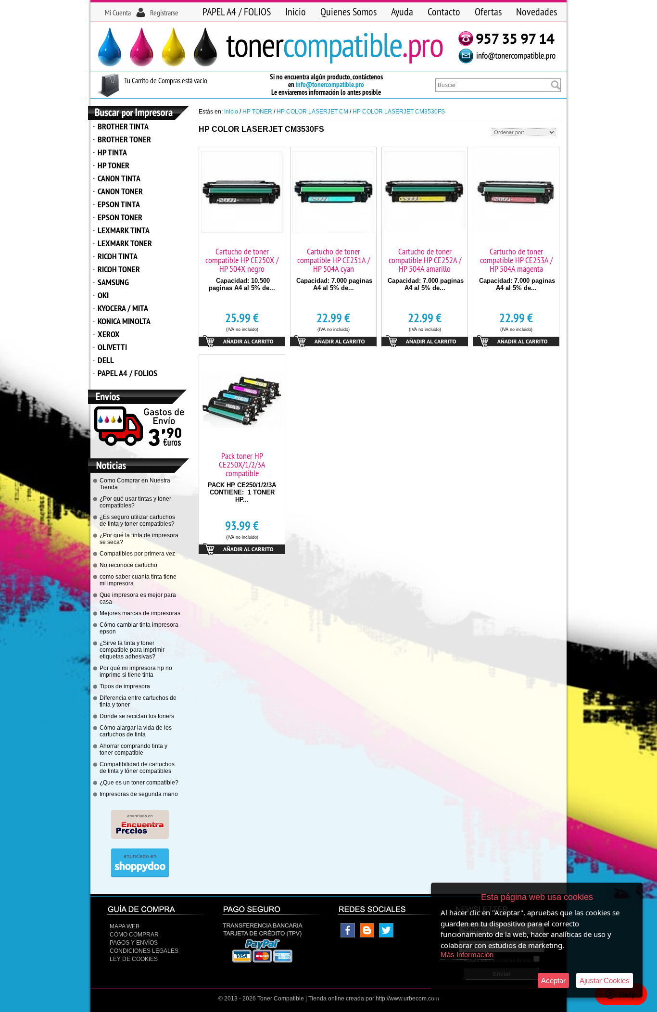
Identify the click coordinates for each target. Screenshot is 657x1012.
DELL (106, 360)
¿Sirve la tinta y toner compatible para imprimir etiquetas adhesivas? (132, 650)
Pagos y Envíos (134, 942)
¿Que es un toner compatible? (139, 782)
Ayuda (402, 11)
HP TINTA (112, 152)
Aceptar (553, 980)
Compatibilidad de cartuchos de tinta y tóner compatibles (137, 767)
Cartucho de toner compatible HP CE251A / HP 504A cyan (333, 260)
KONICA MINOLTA (124, 321)
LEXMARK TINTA (124, 230)
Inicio (295, 11)
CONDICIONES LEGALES (144, 951)
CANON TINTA (119, 178)
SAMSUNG (113, 282)
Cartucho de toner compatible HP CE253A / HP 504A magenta (516, 260)
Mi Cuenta (118, 12)
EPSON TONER (120, 217)
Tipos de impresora (125, 686)
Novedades (536, 11)
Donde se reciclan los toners (137, 716)
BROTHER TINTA (123, 126)
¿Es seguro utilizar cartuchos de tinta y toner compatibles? (137, 520)
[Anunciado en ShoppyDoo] (140, 875)
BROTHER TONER (124, 139)
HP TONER (113, 165)
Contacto (444, 11)
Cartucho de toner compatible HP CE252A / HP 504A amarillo (425, 260)
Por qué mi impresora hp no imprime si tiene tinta (136, 671)
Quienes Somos (348, 11)
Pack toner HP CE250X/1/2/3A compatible (242, 464)
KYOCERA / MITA (123, 308)
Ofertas (488, 11)
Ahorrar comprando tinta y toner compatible (133, 749)
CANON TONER (120, 191)
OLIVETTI (112, 347)
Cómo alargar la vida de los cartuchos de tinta (136, 731)
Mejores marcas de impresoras (140, 613)
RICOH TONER (119, 269)
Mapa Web (124, 926)
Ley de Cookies (134, 959)
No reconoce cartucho (128, 565)
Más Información (467, 954)
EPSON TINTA (119, 204)
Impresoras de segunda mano (139, 794)
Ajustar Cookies (605, 980)
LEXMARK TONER (125, 243)
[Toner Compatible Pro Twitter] (386, 935)
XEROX (109, 334)
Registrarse (164, 12)
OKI (103, 295)
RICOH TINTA (118, 256)
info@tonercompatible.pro (330, 84)
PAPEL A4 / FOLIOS (236, 11)
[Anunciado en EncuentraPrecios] (140, 837)
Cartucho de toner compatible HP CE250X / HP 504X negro (241, 260)
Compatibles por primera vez (137, 553)
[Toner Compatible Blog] (367, 935)
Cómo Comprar (134, 934)
